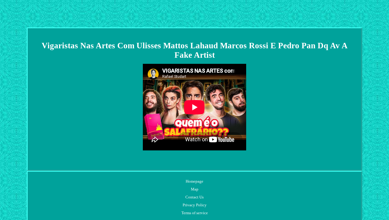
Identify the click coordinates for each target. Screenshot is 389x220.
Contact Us (194, 197)
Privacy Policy (195, 205)
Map (194, 189)
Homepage (194, 181)
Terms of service (194, 213)
